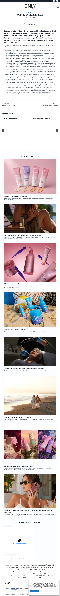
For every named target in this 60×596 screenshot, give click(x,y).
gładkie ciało (7, 96)
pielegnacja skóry (9, 573)
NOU (47, 569)
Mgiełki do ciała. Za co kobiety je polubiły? (18, 417)
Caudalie (26, 565)
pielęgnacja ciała (23, 96)
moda (33, 569)
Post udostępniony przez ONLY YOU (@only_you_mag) (19, 558)
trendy (22, 575)
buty (22, 565)
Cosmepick (31, 565)
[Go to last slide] (3, 130)
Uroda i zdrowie (30, 12)
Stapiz (18, 575)
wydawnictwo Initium (42, 575)
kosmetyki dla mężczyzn (27, 567)
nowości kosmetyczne (16, 571)
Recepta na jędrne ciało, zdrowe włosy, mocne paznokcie (23, 235)
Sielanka (9, 575)
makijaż (27, 569)
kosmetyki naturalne (48, 567)
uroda (27, 575)
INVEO (12, 567)
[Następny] (57, 130)
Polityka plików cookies (38, 593)
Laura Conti (22, 569)
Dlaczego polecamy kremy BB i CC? (15, 196)
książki (17, 569)
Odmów (44, 591)
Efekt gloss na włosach (11, 284)
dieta (36, 565)
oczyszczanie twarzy (36, 571)
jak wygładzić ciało (15, 96)
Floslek (50, 565)
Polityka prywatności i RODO (47, 593)
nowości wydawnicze (27, 571)
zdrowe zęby (30, 578)
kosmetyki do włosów (37, 567)
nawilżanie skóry (41, 569)
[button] (57, 581)
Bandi (18, 565)
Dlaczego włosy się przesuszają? (14, 329)
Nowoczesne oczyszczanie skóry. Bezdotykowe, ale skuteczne (24, 368)
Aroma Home (13, 565)
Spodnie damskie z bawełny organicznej (49, 104)
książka (13, 569)
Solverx (13, 575)
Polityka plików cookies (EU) (25, 594)
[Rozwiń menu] (58, 6)
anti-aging (7, 565)
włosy (51, 575)
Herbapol (8, 567)
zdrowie (37, 578)
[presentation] (30, 176)
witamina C (32, 575)
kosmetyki (18, 567)
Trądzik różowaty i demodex (41, 118)
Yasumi (22, 578)
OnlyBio (43, 571)
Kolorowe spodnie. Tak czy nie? (9, 104)
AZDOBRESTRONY (14, 589)
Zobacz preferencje (53, 591)
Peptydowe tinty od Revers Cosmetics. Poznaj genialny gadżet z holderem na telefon (28, 511)
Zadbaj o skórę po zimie (10, 118)
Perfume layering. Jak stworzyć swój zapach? (19, 466)
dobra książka (42, 565)
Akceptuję (34, 591)
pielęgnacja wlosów (39, 574)
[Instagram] (57, 1)
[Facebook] (54, 1)
